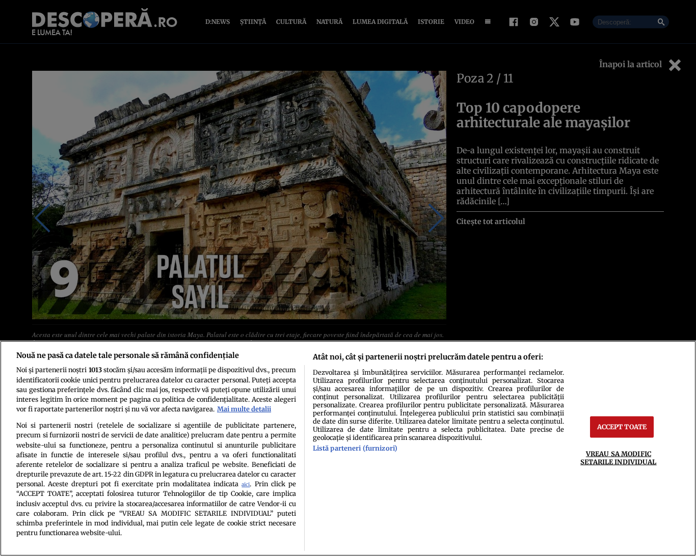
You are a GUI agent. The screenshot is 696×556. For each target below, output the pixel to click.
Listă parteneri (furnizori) (355, 448)
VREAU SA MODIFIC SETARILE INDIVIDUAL (618, 457)
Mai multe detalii (244, 409)
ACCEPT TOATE (622, 427)
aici (246, 484)
